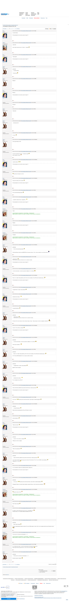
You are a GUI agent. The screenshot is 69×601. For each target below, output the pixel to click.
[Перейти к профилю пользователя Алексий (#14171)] (5, 216)
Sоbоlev (7, 574)
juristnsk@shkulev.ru (22, 598)
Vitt (8, 574)
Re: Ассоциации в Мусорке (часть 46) (26, 42)
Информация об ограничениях (38, 595)
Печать (47, 28)
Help (44, 583)
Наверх (67, 599)
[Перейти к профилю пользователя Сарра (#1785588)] (5, 116)
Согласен (8, 598)
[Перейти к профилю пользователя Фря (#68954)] (5, 38)
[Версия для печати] (12, 40)
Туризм (26, 12)
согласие (9, 595)
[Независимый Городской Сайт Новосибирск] (5, 14)
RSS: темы (20, 583)
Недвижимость (21, 12)
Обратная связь (48, 583)
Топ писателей (33, 583)
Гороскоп (32, 12)
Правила (41, 583)
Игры (38, 12)
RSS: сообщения (27, 583)
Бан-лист (37, 583)
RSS (50, 28)
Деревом (55, 28)
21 (15, 28)
